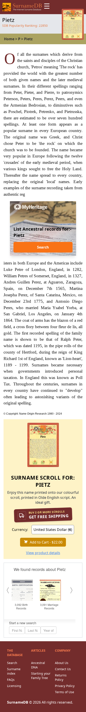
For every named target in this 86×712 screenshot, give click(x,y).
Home (9, 38)
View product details (43, 552)
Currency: (20, 529)
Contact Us (63, 669)
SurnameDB (17, 702)
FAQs (11, 680)
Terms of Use (64, 692)
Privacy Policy (65, 686)
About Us (61, 663)
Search (43, 247)
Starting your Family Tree (40, 675)
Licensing (14, 686)
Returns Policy (61, 677)
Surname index (14, 671)
